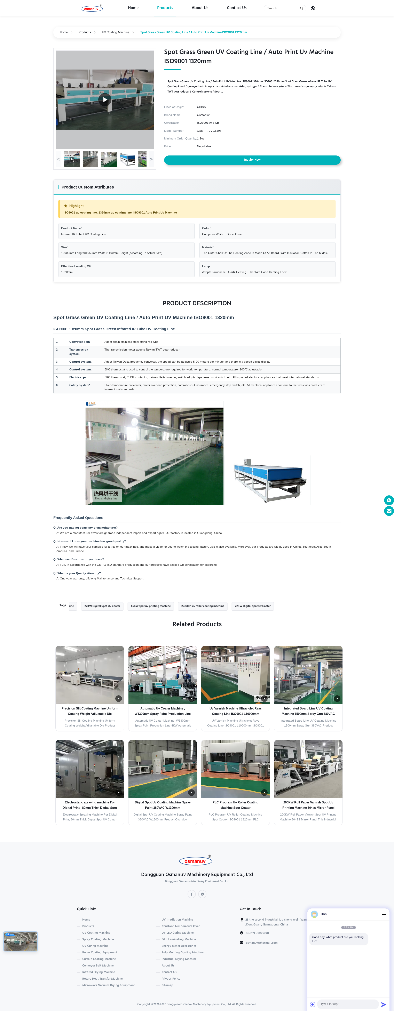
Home (133, 8)
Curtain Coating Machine (99, 959)
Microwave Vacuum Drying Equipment (108, 985)
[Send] (383, 1004)
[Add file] (313, 1004)
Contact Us (237, 8)
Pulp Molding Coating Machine (183, 952)
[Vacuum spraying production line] (105, 100)
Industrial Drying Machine (179, 959)
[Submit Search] (301, 8)
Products (165, 8)
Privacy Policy (171, 979)
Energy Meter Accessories (179, 946)
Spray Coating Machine (98, 939)
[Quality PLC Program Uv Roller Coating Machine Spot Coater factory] (235, 769)
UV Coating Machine (115, 32)
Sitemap (167, 985)
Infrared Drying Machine (98, 972)
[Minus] (383, 914)
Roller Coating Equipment (99, 952)
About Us (200, 8)
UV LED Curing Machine (178, 933)
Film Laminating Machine (179, 939)
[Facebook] (192, 894)
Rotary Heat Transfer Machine (102, 979)
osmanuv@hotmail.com (262, 943)
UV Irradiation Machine (177, 919)
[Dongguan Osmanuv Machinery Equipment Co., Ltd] (92, 8)
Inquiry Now (252, 160)
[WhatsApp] (202, 894)
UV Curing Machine (95, 946)
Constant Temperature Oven (181, 926)
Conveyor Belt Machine (98, 965)
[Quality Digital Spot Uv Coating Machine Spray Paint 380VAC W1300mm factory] (162, 769)
